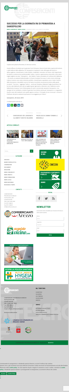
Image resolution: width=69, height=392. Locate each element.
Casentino (39, 292)
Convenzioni (8, 164)
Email (38, 228)
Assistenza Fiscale (41, 312)
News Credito (8, 174)
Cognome (39, 222)
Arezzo (38, 300)
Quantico (50, 342)
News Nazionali (9, 182)
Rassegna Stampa (9, 184)
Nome (38, 216)
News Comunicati (12, 29)
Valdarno (39, 294)
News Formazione (9, 177)
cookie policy (13, 367)
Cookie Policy (11, 373)
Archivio (6, 159)
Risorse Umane (40, 310)
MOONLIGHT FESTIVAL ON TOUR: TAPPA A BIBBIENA (27, 140)
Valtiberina (39, 296)
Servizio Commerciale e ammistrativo (47, 314)
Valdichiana (39, 298)
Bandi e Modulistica (10, 162)
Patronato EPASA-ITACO (43, 308)
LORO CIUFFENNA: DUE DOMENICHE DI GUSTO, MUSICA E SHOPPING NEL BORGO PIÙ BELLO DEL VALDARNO (41, 142)
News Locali (21, 29)
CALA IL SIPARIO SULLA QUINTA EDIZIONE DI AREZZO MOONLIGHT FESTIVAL (55, 141)
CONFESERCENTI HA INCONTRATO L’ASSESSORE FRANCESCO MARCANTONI (12, 141)
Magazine (7, 169)
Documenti (7, 167)
